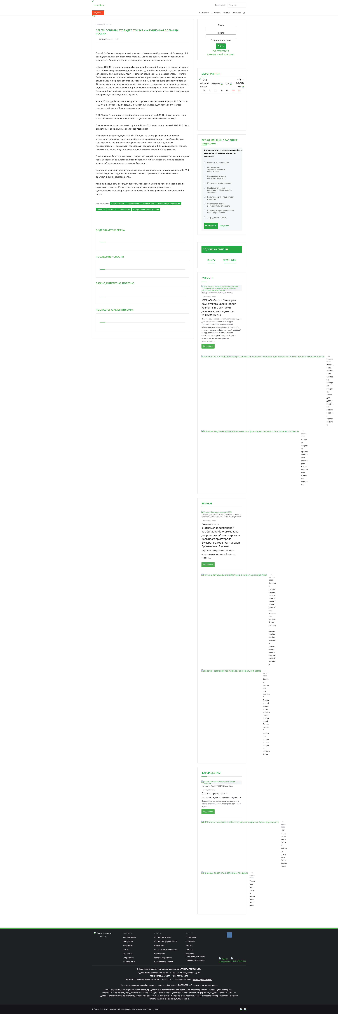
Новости (207, 277)
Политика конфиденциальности (195, 955)
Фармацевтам (210, 773)
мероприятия (210, 73)
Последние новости (110, 256)
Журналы (229, 260)
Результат (224, 226)
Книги (211, 260)
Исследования (129, 937)
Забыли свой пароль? (220, 54)
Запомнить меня (222, 40)
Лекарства (128, 941)
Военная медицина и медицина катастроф (216, 177)
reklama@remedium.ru (202, 979)
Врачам (206, 503)
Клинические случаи (163, 962)
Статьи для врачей (162, 937)
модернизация (133, 204)
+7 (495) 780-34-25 (163, 979)
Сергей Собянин (117, 204)
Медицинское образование (219, 183)
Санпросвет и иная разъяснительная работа (218, 205)
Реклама (226, 13)
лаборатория (125, 210)
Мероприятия (129, 962)
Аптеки (126, 949)
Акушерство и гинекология (166, 949)
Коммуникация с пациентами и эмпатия (220, 198)
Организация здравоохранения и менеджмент (216, 169)
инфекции (101, 210)
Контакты (237, 13)
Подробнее (208, 346)
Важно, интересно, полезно (115, 283)
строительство (148, 204)
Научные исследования (218, 162)
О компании (204, 13)
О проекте (216, 13)
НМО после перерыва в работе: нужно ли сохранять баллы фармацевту (284, 848)
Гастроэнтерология (163, 958)
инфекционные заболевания (169, 204)
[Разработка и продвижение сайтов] (240, 1009)
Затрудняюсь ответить (217, 217)
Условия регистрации (195, 960)
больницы (112, 210)
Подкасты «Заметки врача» (115, 309)
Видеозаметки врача (110, 230)
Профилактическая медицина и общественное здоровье (219, 190)
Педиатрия (159, 945)
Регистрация (221, 51)
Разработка (128, 945)
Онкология (128, 953)
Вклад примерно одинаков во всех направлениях (220, 211)
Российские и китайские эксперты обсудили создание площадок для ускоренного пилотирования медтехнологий (330, 395)
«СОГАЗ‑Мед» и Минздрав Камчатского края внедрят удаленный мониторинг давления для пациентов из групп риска (218, 308)
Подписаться (220, 5)
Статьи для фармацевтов (165, 941)
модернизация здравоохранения (146, 210)
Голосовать (210, 226)
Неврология (128, 958)
